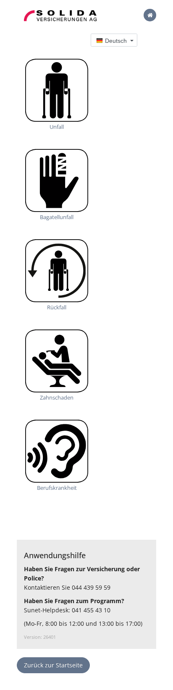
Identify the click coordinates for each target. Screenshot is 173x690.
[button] (114, 40)
